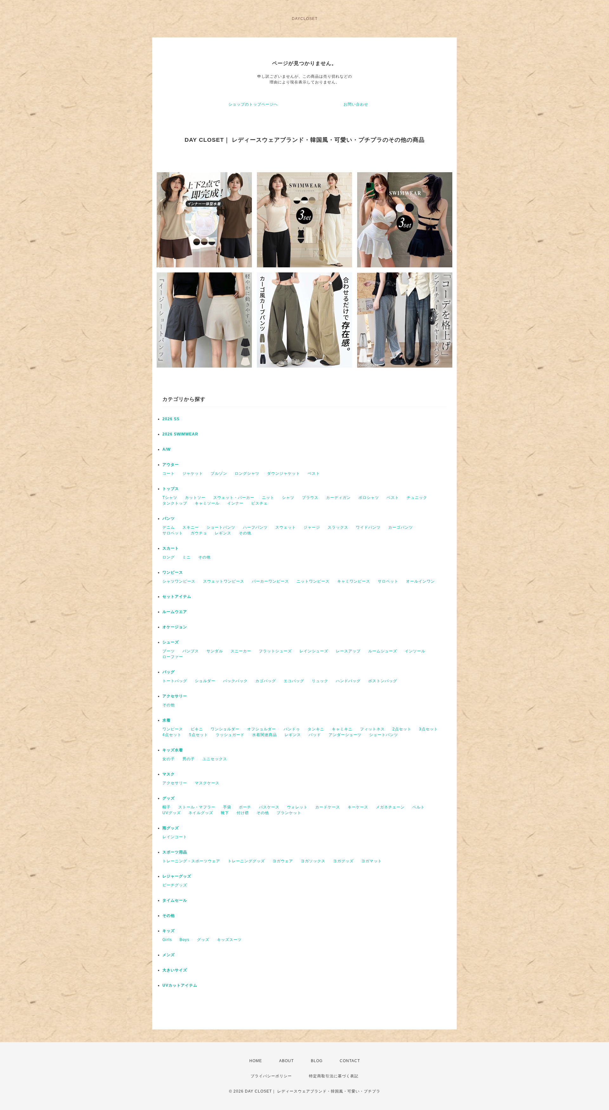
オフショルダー (261, 729)
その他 (245, 533)
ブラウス (310, 497)
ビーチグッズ (174, 885)
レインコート (174, 837)
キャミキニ (342, 729)
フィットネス (372, 729)
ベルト (418, 807)
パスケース (269, 807)
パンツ (168, 518)
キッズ (168, 931)
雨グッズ (170, 828)
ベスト (314, 473)
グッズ (168, 798)
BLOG (317, 1061)
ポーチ (245, 807)
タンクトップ (174, 503)
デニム (168, 527)
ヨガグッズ (343, 861)
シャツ (288, 497)
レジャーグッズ (176, 876)
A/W (166, 449)
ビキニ (197, 729)
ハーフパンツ (255, 527)
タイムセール (174, 900)
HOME (255, 1061)
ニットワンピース (313, 581)
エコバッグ (294, 681)
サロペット (172, 533)
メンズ (168, 955)
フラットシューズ (275, 651)
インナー (235, 503)
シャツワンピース (178, 581)
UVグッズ (171, 813)
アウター (170, 464)
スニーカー (241, 651)
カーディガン (338, 497)
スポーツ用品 (174, 852)
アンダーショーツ (345, 735)
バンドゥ (292, 729)
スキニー (190, 527)
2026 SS (171, 419)
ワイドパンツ (368, 527)
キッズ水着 (172, 750)
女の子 (168, 759)
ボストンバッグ (382, 681)
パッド (315, 735)
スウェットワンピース (223, 581)
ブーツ (168, 651)
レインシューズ (313, 651)
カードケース (327, 807)
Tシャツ (169, 497)
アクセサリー (174, 696)
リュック (320, 681)
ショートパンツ (220, 527)
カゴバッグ (265, 681)
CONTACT (350, 1061)
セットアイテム (176, 596)
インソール (415, 651)
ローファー (172, 657)
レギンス (223, 533)
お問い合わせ (356, 104)
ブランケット (289, 813)
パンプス (190, 651)
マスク (168, 774)
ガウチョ (199, 533)
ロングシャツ (247, 473)
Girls (167, 939)
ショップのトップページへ (253, 104)
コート (168, 473)
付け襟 (243, 813)
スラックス (338, 527)
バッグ (168, 672)
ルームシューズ (382, 651)
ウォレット (297, 807)
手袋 (227, 807)
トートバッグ (174, 681)
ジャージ (312, 527)
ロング (168, 557)
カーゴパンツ (400, 527)
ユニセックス (214, 759)
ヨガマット (371, 861)
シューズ (170, 642)
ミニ (186, 557)
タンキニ (316, 729)
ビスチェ (259, 503)
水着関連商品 (264, 735)
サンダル (214, 651)
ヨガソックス (313, 861)
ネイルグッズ (200, 813)
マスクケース (207, 783)
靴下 (225, 813)
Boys (184, 939)
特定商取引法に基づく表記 (333, 1076)
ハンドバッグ (348, 681)
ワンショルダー (225, 729)
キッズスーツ (229, 939)
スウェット (285, 527)
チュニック (417, 497)
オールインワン (420, 581)
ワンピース (172, 572)
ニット (268, 497)
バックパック (235, 681)
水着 (166, 720)
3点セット (428, 729)
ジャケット (192, 473)
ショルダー (205, 681)
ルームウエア (174, 612)
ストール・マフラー (196, 807)
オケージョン (174, 627)
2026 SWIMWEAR (180, 434)
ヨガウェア (282, 861)
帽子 (166, 807)
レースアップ (348, 651)
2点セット (401, 729)
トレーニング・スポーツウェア (191, 861)
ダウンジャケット (283, 473)
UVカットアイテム (179, 985)
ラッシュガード (230, 735)
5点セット (198, 735)
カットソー (195, 497)
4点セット (171, 735)
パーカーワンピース (270, 581)
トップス (170, 488)
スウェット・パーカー (233, 497)
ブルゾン (219, 473)
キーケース (358, 807)
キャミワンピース (353, 581)
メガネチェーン (390, 807)
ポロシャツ (368, 497)
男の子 (188, 759)
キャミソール (207, 503)
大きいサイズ (174, 970)
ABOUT (286, 1061)
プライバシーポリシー (271, 1076)
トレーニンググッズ (246, 861)
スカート (170, 548)
